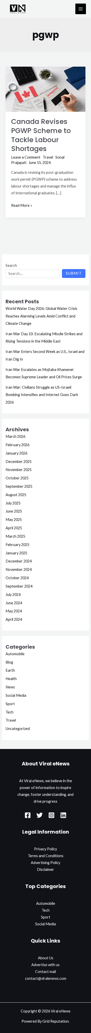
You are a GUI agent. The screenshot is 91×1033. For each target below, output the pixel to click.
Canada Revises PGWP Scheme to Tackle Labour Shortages (41, 135)
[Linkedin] (63, 815)
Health (11, 679)
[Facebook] (28, 815)
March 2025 (15, 536)
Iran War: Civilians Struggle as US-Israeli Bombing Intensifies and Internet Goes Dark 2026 (42, 394)
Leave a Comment (25, 157)
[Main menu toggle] (80, 9)
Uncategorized (18, 728)
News (10, 687)
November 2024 (19, 569)
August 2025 (16, 495)
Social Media (16, 695)
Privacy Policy (45, 849)
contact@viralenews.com (45, 978)
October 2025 (17, 478)
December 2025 (19, 461)
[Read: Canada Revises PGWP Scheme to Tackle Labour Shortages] (45, 89)
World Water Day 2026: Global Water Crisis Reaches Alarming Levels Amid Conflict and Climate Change (41, 315)
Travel (48, 157)
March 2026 (15, 436)
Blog (9, 662)
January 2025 (16, 553)
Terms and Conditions (45, 856)
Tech (9, 712)
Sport (10, 704)
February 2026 (17, 445)
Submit (74, 273)
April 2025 (14, 528)
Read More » (21, 205)
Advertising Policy (45, 862)
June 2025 (14, 511)
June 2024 (14, 603)
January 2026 (16, 453)
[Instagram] (51, 815)
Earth (10, 670)
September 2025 (19, 486)
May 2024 (14, 611)
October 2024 (17, 578)
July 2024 (13, 594)
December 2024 (19, 561)
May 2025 (14, 519)
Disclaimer (45, 869)
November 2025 (19, 469)
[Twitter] (39, 815)
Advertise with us (45, 965)
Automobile (15, 654)
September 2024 (19, 586)
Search (11, 265)
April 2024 (14, 619)
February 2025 (17, 544)
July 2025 (13, 503)
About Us (45, 958)
